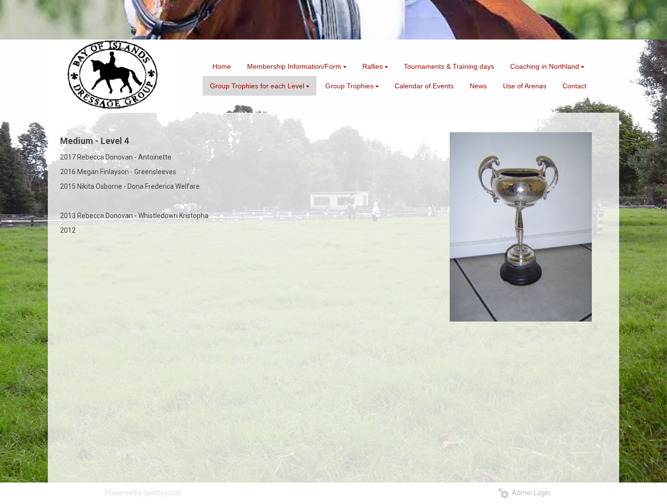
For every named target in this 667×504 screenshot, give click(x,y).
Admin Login (529, 493)
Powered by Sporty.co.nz (143, 493)
